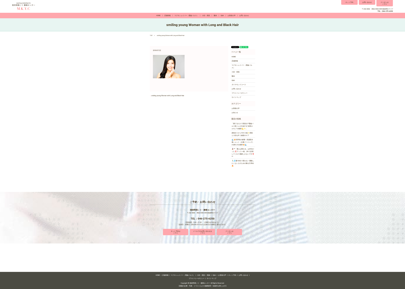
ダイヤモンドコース (239, 85)
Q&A (222, 15)
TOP (151, 35)
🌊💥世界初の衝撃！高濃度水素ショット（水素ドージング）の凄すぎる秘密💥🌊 (243, 142)
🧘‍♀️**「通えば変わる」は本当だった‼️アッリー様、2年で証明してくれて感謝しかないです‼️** (243, 152)
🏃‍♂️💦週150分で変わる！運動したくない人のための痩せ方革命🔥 (243, 163)
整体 (215, 15)
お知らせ (235, 113)
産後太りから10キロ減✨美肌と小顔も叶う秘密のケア (242, 134)
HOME (158, 15)
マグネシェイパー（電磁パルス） (186, 15)
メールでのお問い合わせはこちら (202, 232)
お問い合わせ (367, 2)
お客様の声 (232, 15)
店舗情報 (167, 15)
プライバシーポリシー (239, 93)
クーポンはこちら (385, 3)
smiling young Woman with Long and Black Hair (167, 96)
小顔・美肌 (206, 15)
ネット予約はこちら (175, 232)
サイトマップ (236, 97)
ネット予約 (349, 2)
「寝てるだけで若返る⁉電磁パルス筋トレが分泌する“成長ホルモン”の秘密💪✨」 (242, 126)
